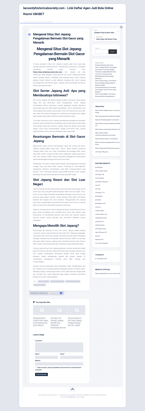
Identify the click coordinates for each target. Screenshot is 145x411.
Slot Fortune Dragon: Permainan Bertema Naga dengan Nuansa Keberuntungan (105, 83)
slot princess (99, 221)
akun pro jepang (44, 281)
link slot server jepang (72, 281)
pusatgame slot (100, 203)
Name (37, 354)
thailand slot (99, 239)
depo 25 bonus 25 (101, 232)
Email (62, 354)
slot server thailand (101, 243)
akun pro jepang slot (57, 281)
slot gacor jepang (39, 285)
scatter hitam (99, 210)
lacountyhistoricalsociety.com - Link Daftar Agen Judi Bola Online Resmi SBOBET (68, 11)
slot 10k (97, 189)
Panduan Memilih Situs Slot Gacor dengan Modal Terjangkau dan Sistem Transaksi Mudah (106, 67)
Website (37, 360)
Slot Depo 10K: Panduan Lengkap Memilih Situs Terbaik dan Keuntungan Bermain (58, 322)
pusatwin (98, 200)
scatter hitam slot (101, 214)
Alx (83, 397)
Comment (39, 340)
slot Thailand (99, 178)
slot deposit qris (100, 229)
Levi (46, 293)
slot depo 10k (99, 174)
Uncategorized (53, 293)
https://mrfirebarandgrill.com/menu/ (107, 120)
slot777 (97, 185)
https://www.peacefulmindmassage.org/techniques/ (112, 148)
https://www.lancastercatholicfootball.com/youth (111, 116)
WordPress (71, 397)
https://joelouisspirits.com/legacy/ (106, 139)
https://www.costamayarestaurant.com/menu (110, 129)
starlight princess (101, 218)
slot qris (98, 207)
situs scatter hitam (101, 171)
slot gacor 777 (100, 192)
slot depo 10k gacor (101, 152)
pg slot (97, 236)
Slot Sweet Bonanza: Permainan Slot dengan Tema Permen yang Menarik (105, 90)
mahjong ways (100, 225)
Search (97, 48)
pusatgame (99, 167)
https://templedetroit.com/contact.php (107, 273)
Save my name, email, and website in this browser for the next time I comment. (58, 369)
